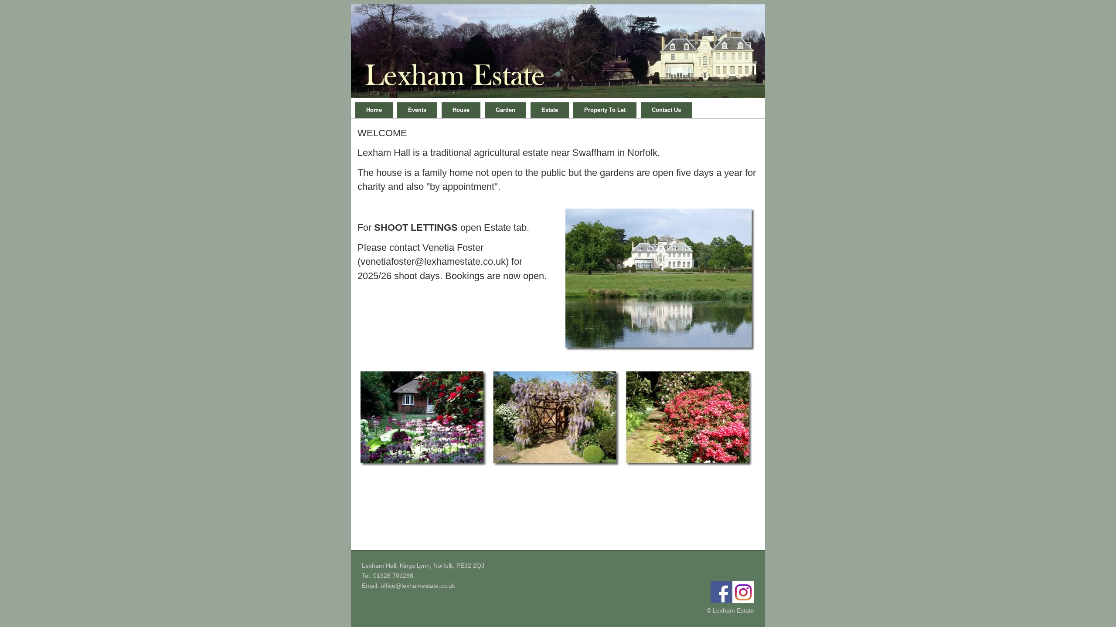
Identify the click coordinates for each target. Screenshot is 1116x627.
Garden (505, 110)
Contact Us (666, 110)
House (461, 110)
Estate (549, 110)
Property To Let (605, 110)
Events (417, 110)
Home (374, 110)
